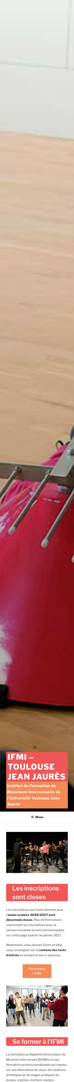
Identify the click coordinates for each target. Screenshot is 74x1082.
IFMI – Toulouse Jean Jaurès (37, 766)
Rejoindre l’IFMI (37, 971)
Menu (39, 817)
